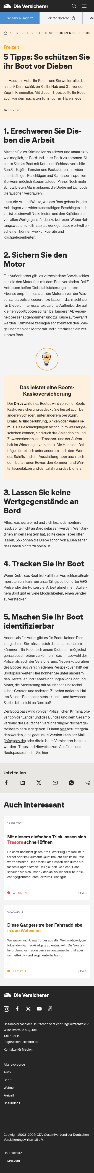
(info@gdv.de (14, 741)
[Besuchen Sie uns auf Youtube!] (39, 1009)
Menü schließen (84, 6)
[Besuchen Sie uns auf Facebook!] (17, 1009)
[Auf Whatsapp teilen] (71, 782)
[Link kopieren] (87, 782)
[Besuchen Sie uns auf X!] (28, 1009)
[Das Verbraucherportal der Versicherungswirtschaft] (5, 33)
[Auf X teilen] (39, 782)
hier (63, 729)
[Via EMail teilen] (55, 782)
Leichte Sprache (58, 18)
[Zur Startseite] (34, 6)
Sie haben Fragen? (20, 18)
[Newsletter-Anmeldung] (50, 1009)
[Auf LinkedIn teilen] (22, 782)
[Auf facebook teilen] (6, 782)
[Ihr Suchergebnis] (74, 6)
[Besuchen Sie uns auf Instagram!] (6, 1009)
